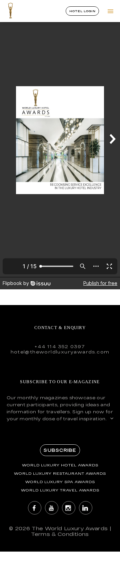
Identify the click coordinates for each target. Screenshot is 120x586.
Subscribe (60, 450)
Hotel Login (82, 11)
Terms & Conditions (60, 534)
